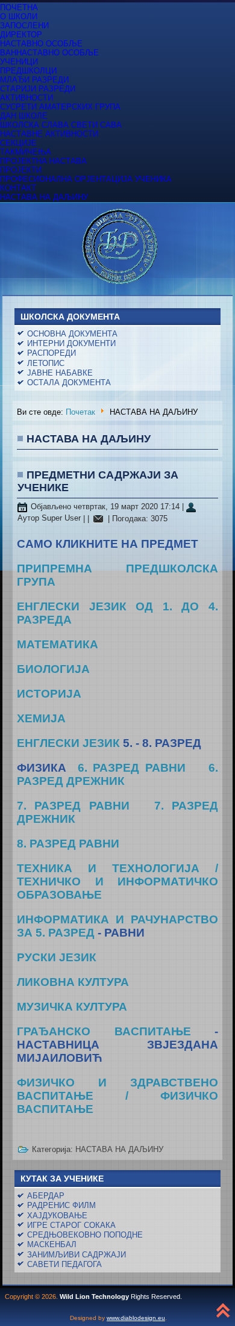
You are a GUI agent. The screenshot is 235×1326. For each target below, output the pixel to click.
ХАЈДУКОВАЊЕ (57, 1215)
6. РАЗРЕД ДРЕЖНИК (117, 774)
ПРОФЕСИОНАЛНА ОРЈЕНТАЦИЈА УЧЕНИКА (86, 179)
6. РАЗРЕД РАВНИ (132, 767)
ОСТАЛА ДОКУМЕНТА (69, 382)
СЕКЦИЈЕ (18, 142)
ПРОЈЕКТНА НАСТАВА (43, 161)
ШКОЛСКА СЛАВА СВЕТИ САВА (61, 124)
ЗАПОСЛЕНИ (24, 25)
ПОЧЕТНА (19, 7)
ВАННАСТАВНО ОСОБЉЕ (49, 52)
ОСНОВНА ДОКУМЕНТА (72, 333)
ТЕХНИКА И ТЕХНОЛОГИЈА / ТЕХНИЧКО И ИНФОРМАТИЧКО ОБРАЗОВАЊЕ (117, 881)
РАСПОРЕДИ (51, 353)
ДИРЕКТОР (21, 34)
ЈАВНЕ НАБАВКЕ (60, 372)
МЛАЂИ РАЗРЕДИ (34, 79)
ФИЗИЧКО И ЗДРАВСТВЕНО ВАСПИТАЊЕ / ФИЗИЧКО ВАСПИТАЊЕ (117, 1095)
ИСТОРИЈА (49, 693)
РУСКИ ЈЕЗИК (56, 957)
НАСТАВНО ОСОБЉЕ (41, 43)
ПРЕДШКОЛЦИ (28, 70)
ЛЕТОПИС (45, 363)
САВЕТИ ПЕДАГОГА (64, 1264)
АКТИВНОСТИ (26, 97)
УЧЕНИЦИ (19, 61)
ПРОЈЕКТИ (21, 170)
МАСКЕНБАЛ (52, 1244)
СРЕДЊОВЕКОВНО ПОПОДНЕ (85, 1234)
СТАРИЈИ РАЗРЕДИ (37, 88)
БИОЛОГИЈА (53, 669)
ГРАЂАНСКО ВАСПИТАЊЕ (104, 1031)
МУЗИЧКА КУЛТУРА (72, 1006)
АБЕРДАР (45, 1195)
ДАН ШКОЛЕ (24, 115)
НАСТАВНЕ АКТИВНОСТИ (49, 133)
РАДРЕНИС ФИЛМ (61, 1205)
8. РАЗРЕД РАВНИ (69, 843)
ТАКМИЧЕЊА (25, 151)
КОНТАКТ (18, 188)
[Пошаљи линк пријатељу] (98, 517)
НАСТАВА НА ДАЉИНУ (44, 197)
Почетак (80, 412)
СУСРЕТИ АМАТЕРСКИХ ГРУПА (60, 106)
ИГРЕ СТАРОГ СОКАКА (71, 1225)
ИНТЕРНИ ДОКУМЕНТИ (71, 343)
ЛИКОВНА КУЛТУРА (73, 982)
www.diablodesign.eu (136, 1318)
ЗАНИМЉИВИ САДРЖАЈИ (76, 1254)
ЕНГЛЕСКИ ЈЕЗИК (68, 743)
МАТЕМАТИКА (57, 644)
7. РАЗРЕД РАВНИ (73, 805)
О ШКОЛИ (18, 16)
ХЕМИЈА (41, 718)
